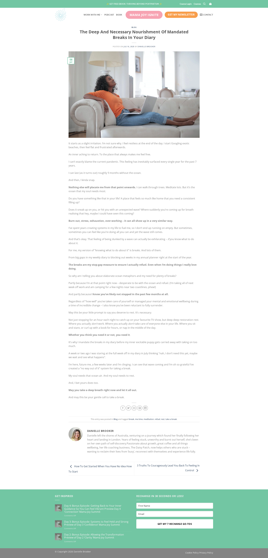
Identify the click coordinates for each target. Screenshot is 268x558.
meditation (149, 419)
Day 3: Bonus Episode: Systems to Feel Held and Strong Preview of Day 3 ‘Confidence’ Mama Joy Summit (96, 523)
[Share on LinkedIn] (145, 408)
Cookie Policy (192, 552)
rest (163, 419)
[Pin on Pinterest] (139, 408)
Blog (134, 27)
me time (139, 419)
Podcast (109, 15)
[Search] (204, 4)
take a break (171, 419)
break (131, 419)
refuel (157, 419)
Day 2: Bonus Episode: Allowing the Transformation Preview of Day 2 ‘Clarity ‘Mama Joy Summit (94, 536)
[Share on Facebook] (122, 408)
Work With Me (92, 15)
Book (119, 15)
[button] (134, 4)
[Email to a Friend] (134, 408)
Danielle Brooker (146, 46)
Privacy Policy (206, 552)
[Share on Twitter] (128, 408)
